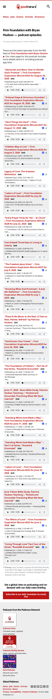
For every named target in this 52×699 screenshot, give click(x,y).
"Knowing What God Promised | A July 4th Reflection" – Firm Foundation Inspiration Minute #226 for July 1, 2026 (24, 293)
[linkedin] (38, 687)
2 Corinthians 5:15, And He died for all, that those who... (22, 159)
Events (19, 16)
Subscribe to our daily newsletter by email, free (26, 595)
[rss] (47, 687)
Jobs (12, 16)
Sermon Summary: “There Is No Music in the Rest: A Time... (25, 329)
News (6, 16)
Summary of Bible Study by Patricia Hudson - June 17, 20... (25, 405)
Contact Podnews (29, 692)
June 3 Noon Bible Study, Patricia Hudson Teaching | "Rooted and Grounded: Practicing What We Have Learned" (23, 496)
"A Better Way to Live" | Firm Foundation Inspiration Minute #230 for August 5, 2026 (25, 149)
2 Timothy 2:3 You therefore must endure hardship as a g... (25, 134)
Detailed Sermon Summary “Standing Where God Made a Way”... (25, 455)
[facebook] (35, 687)
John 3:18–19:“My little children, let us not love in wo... (24, 205)
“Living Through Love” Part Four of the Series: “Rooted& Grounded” (24, 545)
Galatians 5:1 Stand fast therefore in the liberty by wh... (24, 277)
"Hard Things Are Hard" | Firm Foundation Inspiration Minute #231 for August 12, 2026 (25, 125)
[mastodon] (32, 687)
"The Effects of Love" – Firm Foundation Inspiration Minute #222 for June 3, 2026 (25, 522)
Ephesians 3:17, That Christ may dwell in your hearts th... (23, 479)
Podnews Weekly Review (13, 650)
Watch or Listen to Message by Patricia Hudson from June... (24, 304)
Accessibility (15, 692)
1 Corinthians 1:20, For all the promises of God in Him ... (24, 230)
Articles (29, 16)
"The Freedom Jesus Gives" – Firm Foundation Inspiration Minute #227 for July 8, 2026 (25, 267)
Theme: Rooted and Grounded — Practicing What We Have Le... (25, 507)
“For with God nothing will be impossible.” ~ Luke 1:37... (23, 85)
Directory (40, 16)
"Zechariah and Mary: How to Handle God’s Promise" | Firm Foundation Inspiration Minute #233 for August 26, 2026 (25, 74)
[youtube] (41, 687)
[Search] (48, 7)
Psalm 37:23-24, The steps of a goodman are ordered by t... (26, 110)
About (15, 689)
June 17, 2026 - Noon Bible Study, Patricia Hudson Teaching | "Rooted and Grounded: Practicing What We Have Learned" (26, 394)
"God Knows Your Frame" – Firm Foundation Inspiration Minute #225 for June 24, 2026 (25, 344)
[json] (44, 687)
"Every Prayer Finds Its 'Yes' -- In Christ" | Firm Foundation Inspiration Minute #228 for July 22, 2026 (25, 220)
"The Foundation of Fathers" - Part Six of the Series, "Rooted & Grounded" (25, 367)
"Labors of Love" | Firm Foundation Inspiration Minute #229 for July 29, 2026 (23, 196)
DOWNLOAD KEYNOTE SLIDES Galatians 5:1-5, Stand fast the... (26, 252)
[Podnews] (18, 7)
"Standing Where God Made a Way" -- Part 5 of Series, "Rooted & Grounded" (24, 445)
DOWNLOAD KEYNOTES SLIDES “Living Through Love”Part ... (21, 555)
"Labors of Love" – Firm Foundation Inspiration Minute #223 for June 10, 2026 (23, 470)
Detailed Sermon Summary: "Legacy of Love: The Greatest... (23, 181)
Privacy (6, 692)
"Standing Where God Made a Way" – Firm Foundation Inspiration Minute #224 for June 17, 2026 (23, 420)
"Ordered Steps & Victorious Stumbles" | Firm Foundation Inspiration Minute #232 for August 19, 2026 (25, 100)
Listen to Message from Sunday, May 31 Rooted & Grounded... (24, 532)
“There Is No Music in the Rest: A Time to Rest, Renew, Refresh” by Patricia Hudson (25, 319)
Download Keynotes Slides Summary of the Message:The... (21, 377)
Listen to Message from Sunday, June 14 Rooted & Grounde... (24, 430)
